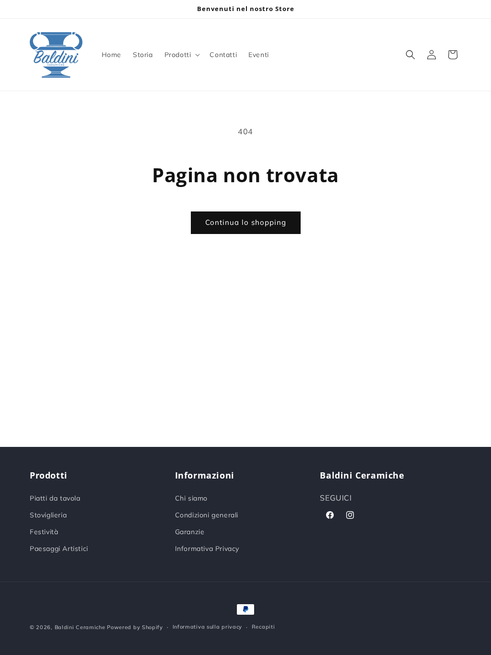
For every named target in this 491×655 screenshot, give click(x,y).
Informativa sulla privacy (208, 626)
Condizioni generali (206, 515)
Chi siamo (191, 498)
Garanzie (190, 531)
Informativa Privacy (207, 548)
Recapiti (263, 626)
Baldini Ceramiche (80, 627)
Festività (44, 531)
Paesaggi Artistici (59, 548)
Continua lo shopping (245, 222)
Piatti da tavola (55, 498)
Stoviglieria (48, 515)
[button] (181, 55)
